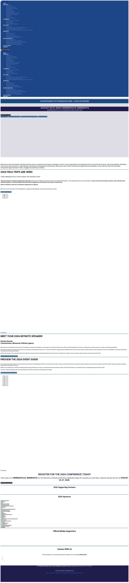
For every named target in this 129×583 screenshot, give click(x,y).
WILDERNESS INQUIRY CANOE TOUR (14, 28)
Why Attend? (9, 5)
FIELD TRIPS (6, 25)
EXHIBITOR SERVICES (8, 38)
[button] (5, 49)
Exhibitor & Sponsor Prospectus (14, 37)
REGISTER (5, 46)
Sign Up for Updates (10, 17)
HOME (4, 3)
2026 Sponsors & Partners (12, 35)
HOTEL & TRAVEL (7, 45)
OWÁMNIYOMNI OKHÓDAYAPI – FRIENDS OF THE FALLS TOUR (19, 29)
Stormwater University (12, 23)
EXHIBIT (8, 32)
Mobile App (8, 15)
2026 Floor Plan (10, 34)
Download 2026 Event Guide (12, 13)
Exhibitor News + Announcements (14, 44)
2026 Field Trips (9, 11)
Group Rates (9, 9)
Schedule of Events (11, 7)
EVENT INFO (6, 4)
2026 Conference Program (12, 20)
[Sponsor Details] (5, 500)
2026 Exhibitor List (10, 33)
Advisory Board (10, 10)
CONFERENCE (6, 19)
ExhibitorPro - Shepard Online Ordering (16, 41)
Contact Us (8, 16)
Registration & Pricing (11, 8)
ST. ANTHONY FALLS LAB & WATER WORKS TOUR (16, 27)
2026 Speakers (9, 21)
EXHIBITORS (6, 31)
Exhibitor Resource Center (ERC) (14, 40)
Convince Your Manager (12, 14)
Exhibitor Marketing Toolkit (13, 43)
